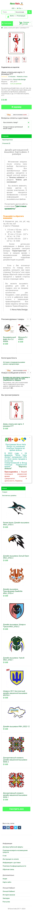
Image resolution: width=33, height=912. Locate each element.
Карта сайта (7, 882)
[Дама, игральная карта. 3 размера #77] (8, 59)
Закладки (6, 898)
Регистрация (21, 16)
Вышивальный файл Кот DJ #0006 (9, 339)
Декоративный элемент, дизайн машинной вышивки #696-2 (15, 760)
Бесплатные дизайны (9, 495)
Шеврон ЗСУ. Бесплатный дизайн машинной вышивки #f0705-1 (15, 693)
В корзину (16, 107)
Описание (5, 136)
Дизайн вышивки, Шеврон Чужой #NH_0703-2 (14, 625)
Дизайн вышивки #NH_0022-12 (16, 726)
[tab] (16, 122)
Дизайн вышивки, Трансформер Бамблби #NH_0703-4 (12, 591)
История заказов (9, 895)
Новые (4, 488)
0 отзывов (11, 76)
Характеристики (7, 140)
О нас (5, 856)
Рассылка (6, 902)
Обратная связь (8, 869)
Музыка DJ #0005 (22, 338)
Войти (12, 16)
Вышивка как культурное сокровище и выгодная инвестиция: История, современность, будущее (16, 379)
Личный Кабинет (9, 891)
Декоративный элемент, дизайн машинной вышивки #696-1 (15, 795)
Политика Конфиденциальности (14, 866)
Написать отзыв (22, 76)
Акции (5, 879)
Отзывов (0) (6, 143)
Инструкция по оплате (11, 859)
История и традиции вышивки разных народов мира (14, 363)
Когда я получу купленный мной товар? (13, 127)
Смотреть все (16, 809)
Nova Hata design (19, 79)
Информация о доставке (12, 862)
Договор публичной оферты (13, 847)
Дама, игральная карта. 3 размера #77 (16, 28)
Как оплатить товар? (10, 122)
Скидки (4, 492)
